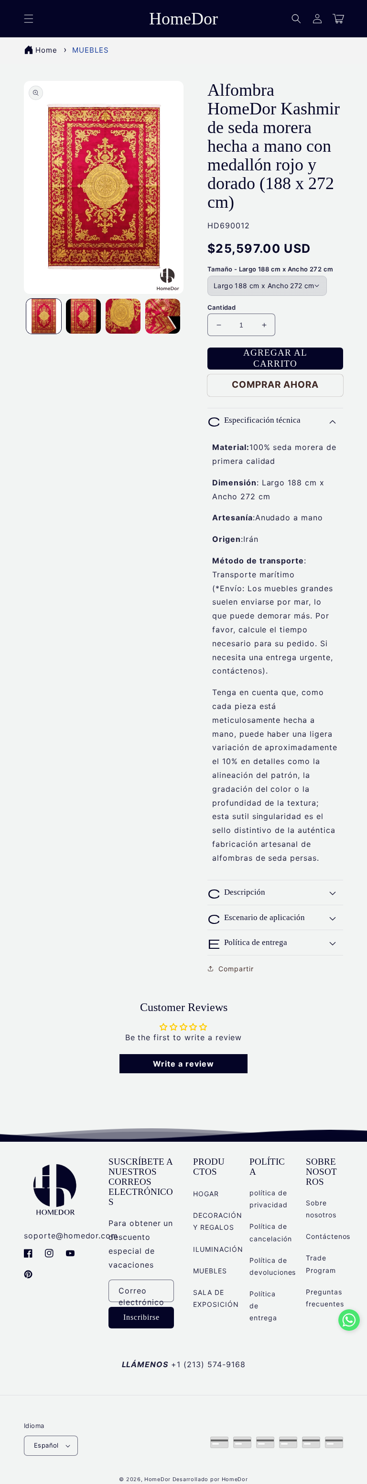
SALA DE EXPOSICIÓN (216, 1298)
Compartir (236, 969)
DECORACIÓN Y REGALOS (217, 1221)
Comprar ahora (275, 384)
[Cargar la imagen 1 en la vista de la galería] (43, 316)
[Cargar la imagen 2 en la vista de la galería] (83, 316)
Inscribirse (141, 1317)
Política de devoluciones (272, 1266)
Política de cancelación (270, 1232)
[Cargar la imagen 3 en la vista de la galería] (123, 316)
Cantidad (221, 307)
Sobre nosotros (321, 1209)
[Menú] (28, 18)
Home (46, 50)
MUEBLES (90, 50)
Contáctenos (328, 1236)
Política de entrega (263, 1306)
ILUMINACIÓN (218, 1249)
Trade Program (321, 1264)
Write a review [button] (183, 1063)
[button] (296, 18)
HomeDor (157, 1479)
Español (46, 1445)
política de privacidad (268, 1199)
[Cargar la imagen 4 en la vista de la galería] (162, 316)
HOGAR (206, 1194)
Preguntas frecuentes (325, 1298)
